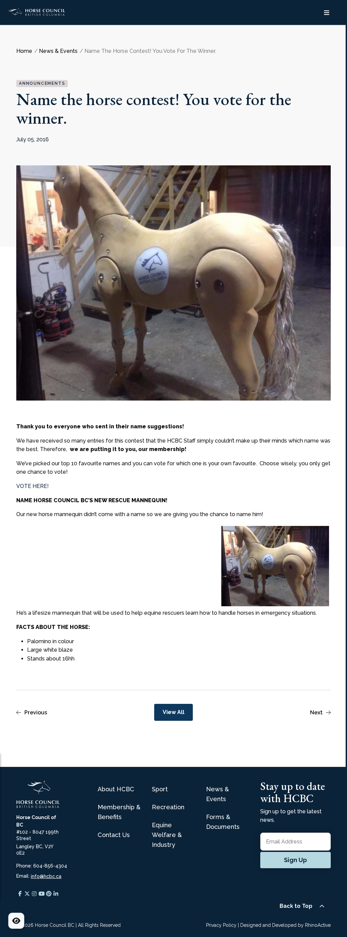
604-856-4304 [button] (50, 865)
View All (173, 712)
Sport (160, 789)
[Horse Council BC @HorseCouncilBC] (41, 893)
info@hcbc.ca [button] (46, 876)
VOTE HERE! (32, 486)
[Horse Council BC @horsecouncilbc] (26, 893)
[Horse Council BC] (63, 12)
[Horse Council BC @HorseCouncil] (19, 893)
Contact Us (114, 834)
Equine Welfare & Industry (167, 834)
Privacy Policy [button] (221, 925)
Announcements (42, 83)
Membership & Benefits (119, 811)
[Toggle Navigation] (326, 12)
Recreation (168, 807)
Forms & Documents (223, 821)
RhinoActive (318, 925)
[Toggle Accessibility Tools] (16, 921)
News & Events (217, 794)
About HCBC (116, 789)
